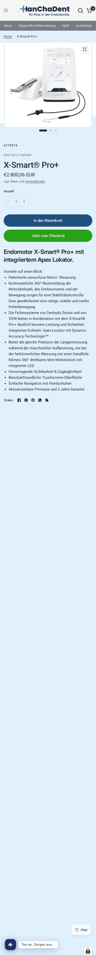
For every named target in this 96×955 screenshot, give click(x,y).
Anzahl (9, 191)
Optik (65, 25)
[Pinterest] (33, 400)
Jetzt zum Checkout (48, 236)
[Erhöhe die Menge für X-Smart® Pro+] (24, 201)
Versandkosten (35, 181)
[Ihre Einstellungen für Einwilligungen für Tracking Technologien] (88, 951)
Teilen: (8, 400)
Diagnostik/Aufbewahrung (36, 25)
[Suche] (80, 10)
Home (8, 25)
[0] (88, 10)
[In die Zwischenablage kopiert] (47, 400)
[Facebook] (19, 400)
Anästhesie (84, 25)
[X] (26, 400)
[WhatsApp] (40, 400)
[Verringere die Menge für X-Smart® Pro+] (8, 201)
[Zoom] (84, 49)
